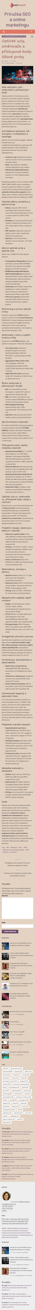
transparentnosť (9, 1110)
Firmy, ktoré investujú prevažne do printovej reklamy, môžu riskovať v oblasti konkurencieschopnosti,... (17, 1177)
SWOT (28, 1233)
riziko (15, 1103)
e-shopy (25, 1075)
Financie (11, 1233)
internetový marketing (21, 1084)
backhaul (14, 847)
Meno (3, 922)
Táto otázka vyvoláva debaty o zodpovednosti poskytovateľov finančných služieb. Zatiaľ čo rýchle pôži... (16, 1296)
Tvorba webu (13, 1219)
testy (25, 1106)
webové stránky (9, 1119)
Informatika (12, 1223)
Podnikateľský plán (7, 1235)
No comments (24, 1252)
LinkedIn (4, 1211)
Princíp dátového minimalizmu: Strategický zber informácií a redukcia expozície (21, 966)
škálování (7, 1122)
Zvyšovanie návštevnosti (9, 1221)
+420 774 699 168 (7, 1208)
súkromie (16, 1106)
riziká (24, 1103)
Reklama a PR (18, 1228)
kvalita (25, 1087)
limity (6, 1090)
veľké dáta (18, 1113)
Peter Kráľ (18, 1264)
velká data (7, 1113)
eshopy (15, 1078)
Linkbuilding (20, 1221)
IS (5, 1087)
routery (6, 852)
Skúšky (4, 1237)
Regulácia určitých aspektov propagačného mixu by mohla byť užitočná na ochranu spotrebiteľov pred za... (17, 1160)
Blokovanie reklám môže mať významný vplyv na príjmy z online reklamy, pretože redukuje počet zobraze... (17, 1168)
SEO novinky (5, 1219)
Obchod (9, 1237)
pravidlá (13, 1100)
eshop (6, 1078)
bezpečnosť (7, 1071)
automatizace (16, 1068)
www (19, 1119)
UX (20, 1110)
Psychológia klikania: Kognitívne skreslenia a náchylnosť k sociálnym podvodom (20, 996)
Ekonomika (18, 1233)
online (27, 1094)
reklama (6, 1103)
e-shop (15, 1075)
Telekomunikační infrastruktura (13, 36)
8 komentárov (19, 1024)
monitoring (7, 1094)
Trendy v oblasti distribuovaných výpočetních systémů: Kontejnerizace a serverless (21, 955)
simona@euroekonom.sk (9, 1204)
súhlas (6, 1106)
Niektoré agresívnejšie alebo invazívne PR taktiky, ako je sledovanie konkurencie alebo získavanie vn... (17, 1288)
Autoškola (5, 1231)
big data (18, 1071)
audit (5, 1068)
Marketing (19, 1223)
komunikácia (14, 1087)
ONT (25, 847)
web (5, 1116)
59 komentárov (20, 1014)
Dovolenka (15, 1237)
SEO (19, 1219)
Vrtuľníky (25, 1228)
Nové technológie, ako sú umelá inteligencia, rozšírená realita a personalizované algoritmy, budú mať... (15, 1305)
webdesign (14, 1116)
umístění (14, 852)
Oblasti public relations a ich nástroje (20, 1042)
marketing (16, 1090)
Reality (10, 1231)
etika (24, 1078)
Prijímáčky (24, 1231)
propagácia (24, 1100)
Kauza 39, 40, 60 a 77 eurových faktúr (21, 1011)
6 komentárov (19, 1034)
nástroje (18, 1094)
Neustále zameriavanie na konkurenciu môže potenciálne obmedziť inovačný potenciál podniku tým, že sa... (17, 1151)
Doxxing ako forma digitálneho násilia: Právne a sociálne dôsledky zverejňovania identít (21, 976)
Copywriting (24, 1219)
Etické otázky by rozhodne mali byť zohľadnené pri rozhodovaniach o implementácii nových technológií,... (16, 1143)
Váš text (5, 896)
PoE (27, 850)
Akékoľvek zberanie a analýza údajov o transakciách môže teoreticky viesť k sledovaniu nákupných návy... (17, 1134)
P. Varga (6, 61)
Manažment (16, 1231)
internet (7, 1084)
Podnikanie (5, 1233)
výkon (28, 1113)
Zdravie (24, 1233)
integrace (24, 1081)
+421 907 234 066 (7, 1206)
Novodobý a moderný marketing (19, 1052)
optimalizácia (8, 1097)
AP (8, 847)
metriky (27, 1090)
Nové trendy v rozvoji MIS (17, 1032)
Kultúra (30, 1235)
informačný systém (10, 1081)
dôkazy (28, 1071)
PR (5, 1100)
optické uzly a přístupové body (14, 850)
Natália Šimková (20, 1275)
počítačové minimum (23, 1097)
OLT (21, 847)
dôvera (6, 1075)
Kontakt (25, 1223)
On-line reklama (14, 1022)
